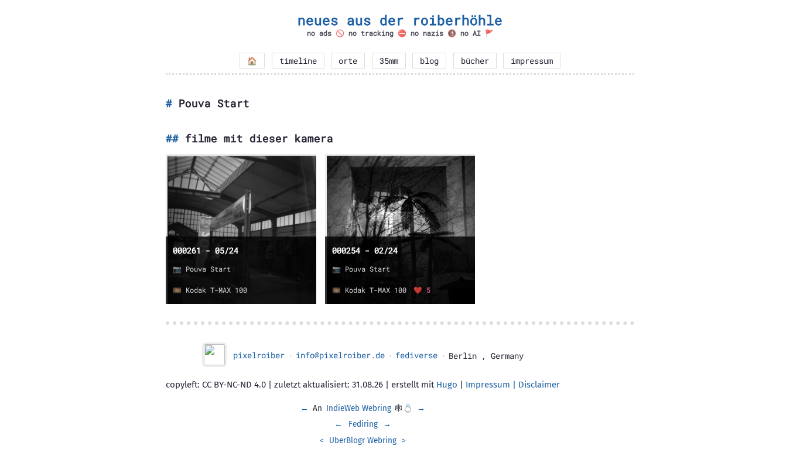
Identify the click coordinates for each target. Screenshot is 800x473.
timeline (298, 61)
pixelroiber (259, 355)
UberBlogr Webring (362, 440)
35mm (389, 61)
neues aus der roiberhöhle (400, 20)
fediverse (416, 355)
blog (429, 61)
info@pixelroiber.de (340, 355)
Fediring (363, 424)
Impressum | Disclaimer (513, 384)
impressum (532, 61)
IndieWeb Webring (358, 408)
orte (348, 61)
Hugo (446, 384)
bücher (475, 61)
